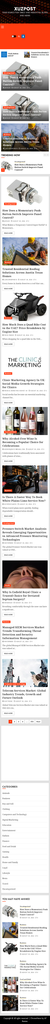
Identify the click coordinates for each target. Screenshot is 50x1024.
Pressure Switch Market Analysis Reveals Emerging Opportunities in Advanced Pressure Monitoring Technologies (25, 534)
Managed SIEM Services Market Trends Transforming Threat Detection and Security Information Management (23, 632)
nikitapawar (8, 543)
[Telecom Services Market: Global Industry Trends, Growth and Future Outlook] (25, 673)
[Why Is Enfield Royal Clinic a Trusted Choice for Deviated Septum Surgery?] (25, 574)
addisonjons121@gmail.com (14, 449)
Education (6, 825)
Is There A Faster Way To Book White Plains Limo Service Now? (24, 498)
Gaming (5, 851)
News (4, 878)
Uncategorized (9, 73)
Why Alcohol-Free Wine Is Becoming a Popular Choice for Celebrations (22, 442)
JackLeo (7, 88)
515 (32, 721)
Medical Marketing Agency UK (16, 391)
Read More (8, 233)
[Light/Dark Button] (14, 36)
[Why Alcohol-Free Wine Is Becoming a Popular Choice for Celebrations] (25, 421)
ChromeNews (35, 1018)
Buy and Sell (7, 804)
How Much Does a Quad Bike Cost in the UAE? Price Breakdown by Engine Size (24, 328)
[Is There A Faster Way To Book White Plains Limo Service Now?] (25, 479)
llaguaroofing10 (11, 149)
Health (7, 585)
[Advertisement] (37, 36)
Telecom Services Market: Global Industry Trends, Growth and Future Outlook (24, 694)
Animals (6, 793)
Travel (5, 883)
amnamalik (8, 603)
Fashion (5, 835)
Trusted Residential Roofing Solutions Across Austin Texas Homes (21, 142)
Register (23, 36)
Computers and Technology (15, 684)
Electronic (8, 701)
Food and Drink (10, 432)
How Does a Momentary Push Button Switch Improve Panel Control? (22, 81)
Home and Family (10, 862)
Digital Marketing (10, 820)
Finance (5, 841)
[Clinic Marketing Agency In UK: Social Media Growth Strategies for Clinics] (25, 362)
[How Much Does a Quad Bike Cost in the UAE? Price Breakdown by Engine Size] (25, 307)
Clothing (6, 809)
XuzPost (25, 8)
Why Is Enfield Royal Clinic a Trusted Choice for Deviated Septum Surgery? (21, 595)
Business (7, 134)
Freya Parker (9, 335)
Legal (4, 867)
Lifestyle (6, 873)
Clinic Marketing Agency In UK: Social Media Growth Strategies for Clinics (23, 383)
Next (38, 721)
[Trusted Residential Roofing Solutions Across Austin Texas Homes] (7, 166)
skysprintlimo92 (10, 504)
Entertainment (8, 830)
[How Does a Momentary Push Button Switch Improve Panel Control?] (25, 193)
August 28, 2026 (19, 88)
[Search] (18, 36)
